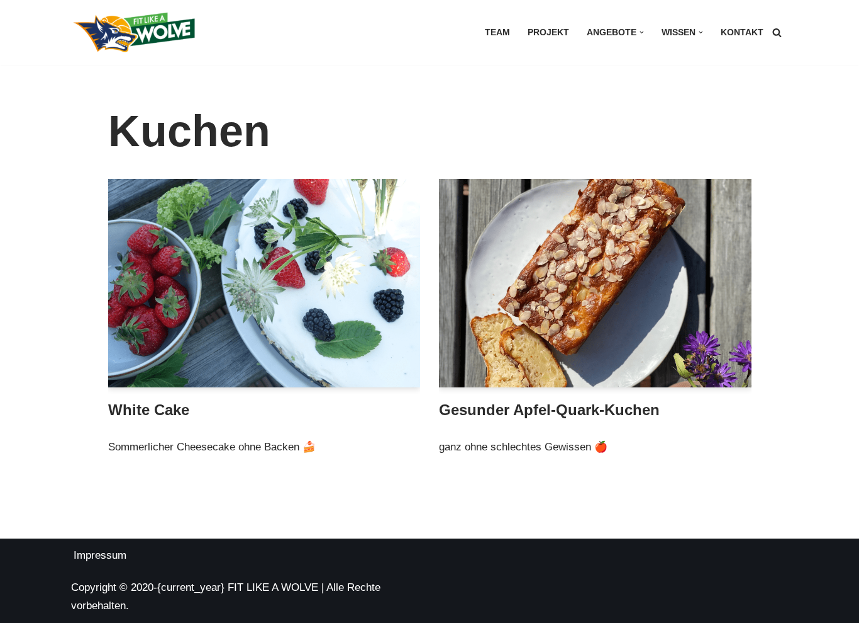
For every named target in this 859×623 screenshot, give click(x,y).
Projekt (548, 32)
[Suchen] (777, 32)
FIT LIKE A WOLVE (273, 587)
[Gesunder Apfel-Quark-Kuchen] (595, 283)
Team (497, 32)
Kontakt (742, 32)
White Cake (148, 409)
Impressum (100, 555)
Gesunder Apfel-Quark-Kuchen (549, 409)
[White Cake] (264, 283)
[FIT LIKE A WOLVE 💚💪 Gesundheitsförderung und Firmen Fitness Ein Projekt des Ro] (134, 32)
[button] (642, 32)
